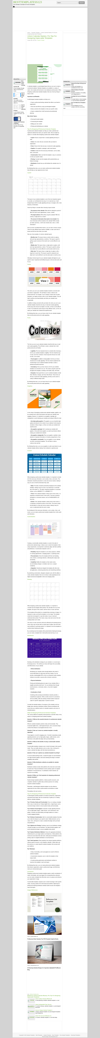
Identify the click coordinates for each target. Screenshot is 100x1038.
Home (28, 32)
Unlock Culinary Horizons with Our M (43, 998)
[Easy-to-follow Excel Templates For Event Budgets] (67, 103)
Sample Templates (31, 1035)
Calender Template (35, 32)
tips (38, 994)
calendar (31, 994)
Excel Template (55, 1035)
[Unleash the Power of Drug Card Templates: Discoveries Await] (67, 84)
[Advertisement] (50, 19)
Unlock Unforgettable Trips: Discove (43, 1004)
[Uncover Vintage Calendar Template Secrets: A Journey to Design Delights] (31, 1011)
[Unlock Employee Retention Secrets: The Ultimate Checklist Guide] (67, 91)
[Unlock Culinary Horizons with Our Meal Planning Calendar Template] (31, 1000)
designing (35, 994)
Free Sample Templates (65, 1035)
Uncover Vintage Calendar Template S (43, 1010)
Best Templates (39, 1035)
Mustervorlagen (45, 1036)
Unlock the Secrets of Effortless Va (43, 1015)
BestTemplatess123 (27, 2)
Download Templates (75, 1035)
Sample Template (47, 1035)
